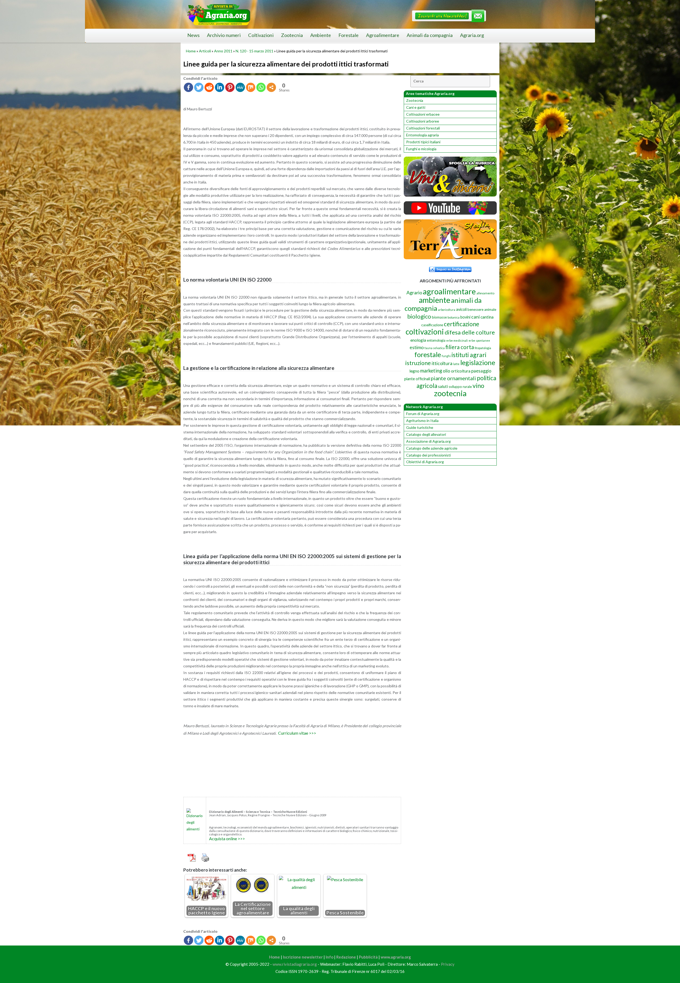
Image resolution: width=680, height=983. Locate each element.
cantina (487, 316)
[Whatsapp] (261, 87)
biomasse (439, 317)
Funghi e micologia (421, 149)
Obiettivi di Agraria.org (425, 461)
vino (478, 385)
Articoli (205, 51)
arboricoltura (446, 309)
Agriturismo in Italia (422, 420)
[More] (271, 87)
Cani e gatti (415, 107)
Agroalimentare (382, 35)
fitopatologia (483, 348)
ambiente (434, 299)
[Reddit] (209, 87)
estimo (417, 347)
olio (446, 371)
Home (191, 51)
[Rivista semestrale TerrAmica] (450, 258)
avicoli (461, 309)
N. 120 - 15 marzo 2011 (254, 51)
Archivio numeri (224, 35)
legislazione (477, 362)
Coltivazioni (261, 35)
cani (475, 317)
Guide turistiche (419, 427)
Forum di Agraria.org (422, 413)
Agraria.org (472, 35)
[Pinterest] (230, 87)
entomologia (436, 340)
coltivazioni (425, 331)
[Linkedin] (219, 87)
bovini (465, 317)
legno (414, 371)
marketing (431, 370)
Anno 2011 (223, 51)
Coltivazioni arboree (422, 121)
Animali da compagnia (430, 35)
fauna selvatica (434, 348)
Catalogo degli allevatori (426, 434)
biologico (419, 316)
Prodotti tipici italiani (423, 142)
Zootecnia (292, 35)
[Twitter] (198, 87)
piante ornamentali (453, 378)
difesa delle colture (470, 332)
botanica (454, 317)
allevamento (485, 293)
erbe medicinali (457, 340)
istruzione (418, 362)
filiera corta (459, 347)
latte (456, 364)
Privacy (447, 964)
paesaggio (481, 370)
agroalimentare (449, 291)
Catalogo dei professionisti (428, 455)
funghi (446, 356)
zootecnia (450, 393)
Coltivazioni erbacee (423, 114)
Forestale (348, 35)
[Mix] (250, 87)
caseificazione (432, 325)
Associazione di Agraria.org (428, 441)
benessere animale (482, 309)
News (193, 35)
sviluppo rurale (460, 386)
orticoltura (460, 371)
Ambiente (320, 35)
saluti (443, 386)
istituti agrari (469, 354)
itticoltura (442, 363)
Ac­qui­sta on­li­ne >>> (227, 838)
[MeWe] (240, 87)
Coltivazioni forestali (423, 128)
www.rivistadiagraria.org (295, 964)
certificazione (461, 324)
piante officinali (417, 379)
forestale (427, 354)
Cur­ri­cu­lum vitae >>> (297, 732)
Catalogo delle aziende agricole (431, 448)
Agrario (414, 292)
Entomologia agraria (422, 135)
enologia (418, 339)
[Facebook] (188, 87)
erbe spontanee (479, 340)
